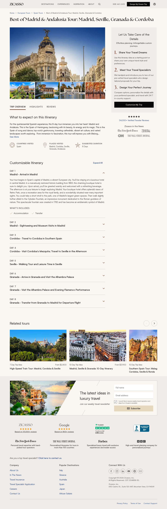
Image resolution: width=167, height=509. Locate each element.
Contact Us (15, 493)
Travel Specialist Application (22, 484)
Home (12, 13)
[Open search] (99, 4)
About (91, 4)
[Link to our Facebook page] (111, 471)
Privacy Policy (122, 503)
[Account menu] (154, 4)
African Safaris (65, 493)
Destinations (47, 4)
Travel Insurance (17, 479)
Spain (61, 484)
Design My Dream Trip (138, 4)
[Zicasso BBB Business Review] (141, 428)
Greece (62, 475)
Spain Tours (38, 13)
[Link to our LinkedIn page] (122, 471)
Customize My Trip (134, 104)
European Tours (24, 13)
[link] (38, 351)
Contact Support (150, 503)
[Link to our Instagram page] (117, 471)
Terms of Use (136, 503)
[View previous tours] (146, 323)
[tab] (18, 106)
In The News (15, 475)
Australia (63, 479)
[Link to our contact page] (140, 471)
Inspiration (79, 4)
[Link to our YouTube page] (128, 471)
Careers (13, 489)
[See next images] (105, 90)
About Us (14, 470)
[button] (22, 90)
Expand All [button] (98, 163)
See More (14, 137)
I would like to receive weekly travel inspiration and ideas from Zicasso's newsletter (134, 402)
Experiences (64, 4)
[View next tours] (154, 323)
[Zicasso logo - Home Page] (16, 4)
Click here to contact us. (50, 458)
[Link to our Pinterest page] (134, 471)
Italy (61, 470)
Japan (62, 489)
